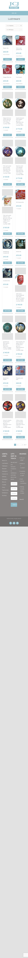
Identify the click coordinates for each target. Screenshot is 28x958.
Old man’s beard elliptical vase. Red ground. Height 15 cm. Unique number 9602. (20, 297)
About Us (4, 460)
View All (21, 499)
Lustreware (5, 463)
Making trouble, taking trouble (22, 490)
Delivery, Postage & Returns (4, 479)
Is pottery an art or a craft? (22, 473)
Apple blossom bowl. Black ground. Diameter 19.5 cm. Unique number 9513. (20, 121)
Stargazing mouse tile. (6, 252)
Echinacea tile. (20, 202)
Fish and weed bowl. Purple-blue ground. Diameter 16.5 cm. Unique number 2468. (7, 169)
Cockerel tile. (6, 280)
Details (7, 59)
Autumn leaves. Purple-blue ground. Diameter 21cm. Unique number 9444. (7, 424)
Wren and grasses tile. (19, 48)
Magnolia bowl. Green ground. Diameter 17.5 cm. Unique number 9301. (7, 120)
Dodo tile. (18, 251)
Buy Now (7, 135)
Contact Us (5, 474)
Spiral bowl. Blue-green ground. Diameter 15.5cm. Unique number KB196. (7, 345)
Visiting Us (4, 471)
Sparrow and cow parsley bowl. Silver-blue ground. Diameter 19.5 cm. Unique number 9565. (20, 170)
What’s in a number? (22, 466)
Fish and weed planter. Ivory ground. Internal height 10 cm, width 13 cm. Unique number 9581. (7, 220)
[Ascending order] (21, 25)
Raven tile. (6, 48)
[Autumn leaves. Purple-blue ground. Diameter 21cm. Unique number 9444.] (7, 406)
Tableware (4, 466)
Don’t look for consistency (22, 481)
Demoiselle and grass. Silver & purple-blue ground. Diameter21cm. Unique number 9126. (20, 346)
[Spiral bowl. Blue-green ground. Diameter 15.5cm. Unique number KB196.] (7, 328)
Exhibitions (5, 493)
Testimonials (5, 490)
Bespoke (4, 468)
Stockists (4, 495)
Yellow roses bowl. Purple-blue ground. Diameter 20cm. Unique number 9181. (20, 424)
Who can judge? (22, 459)
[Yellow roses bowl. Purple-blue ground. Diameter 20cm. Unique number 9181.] (20, 406)
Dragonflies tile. (7, 77)
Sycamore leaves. (5, 378)
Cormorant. (19, 77)
